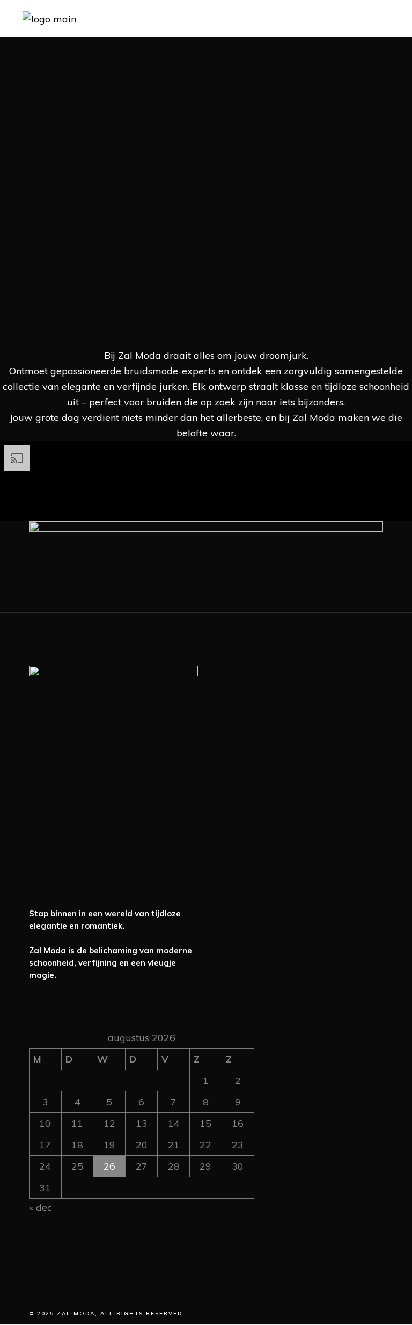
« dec (40, 1207)
